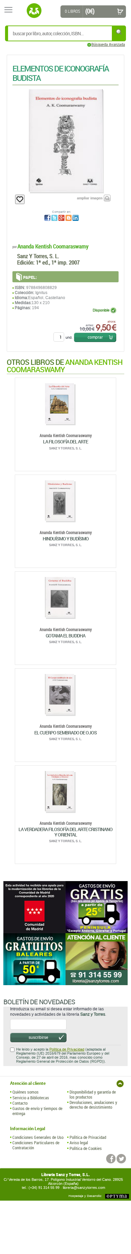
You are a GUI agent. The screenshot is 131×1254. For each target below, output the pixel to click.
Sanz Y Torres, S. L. (38, 256)
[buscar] (119, 31)
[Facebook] (111, 1158)
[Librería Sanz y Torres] (34, 10)
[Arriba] (120, 1083)
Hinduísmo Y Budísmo (66, 538)
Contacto (20, 1103)
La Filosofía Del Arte (65, 441)
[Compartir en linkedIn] (76, 218)
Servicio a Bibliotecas (30, 1097)
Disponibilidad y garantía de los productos (93, 1094)
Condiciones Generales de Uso (37, 1137)
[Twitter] (121, 1158)
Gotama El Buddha (65, 635)
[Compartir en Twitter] (54, 218)
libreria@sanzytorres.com (84, 1188)
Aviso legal (79, 1142)
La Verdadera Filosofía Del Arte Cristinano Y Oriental (65, 831)
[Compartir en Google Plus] (61, 218)
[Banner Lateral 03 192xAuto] (97, 959)
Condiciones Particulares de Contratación (35, 1145)
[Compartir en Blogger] (69, 218)
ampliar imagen (89, 197)
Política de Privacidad (66, 1049)
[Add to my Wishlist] (20, 199)
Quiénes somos (25, 1092)
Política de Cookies (86, 1148)
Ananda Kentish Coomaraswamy (52, 246)
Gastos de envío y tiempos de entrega (37, 1111)
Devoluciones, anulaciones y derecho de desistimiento (93, 1105)
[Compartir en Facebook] (47, 218)
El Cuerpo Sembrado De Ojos (65, 732)
